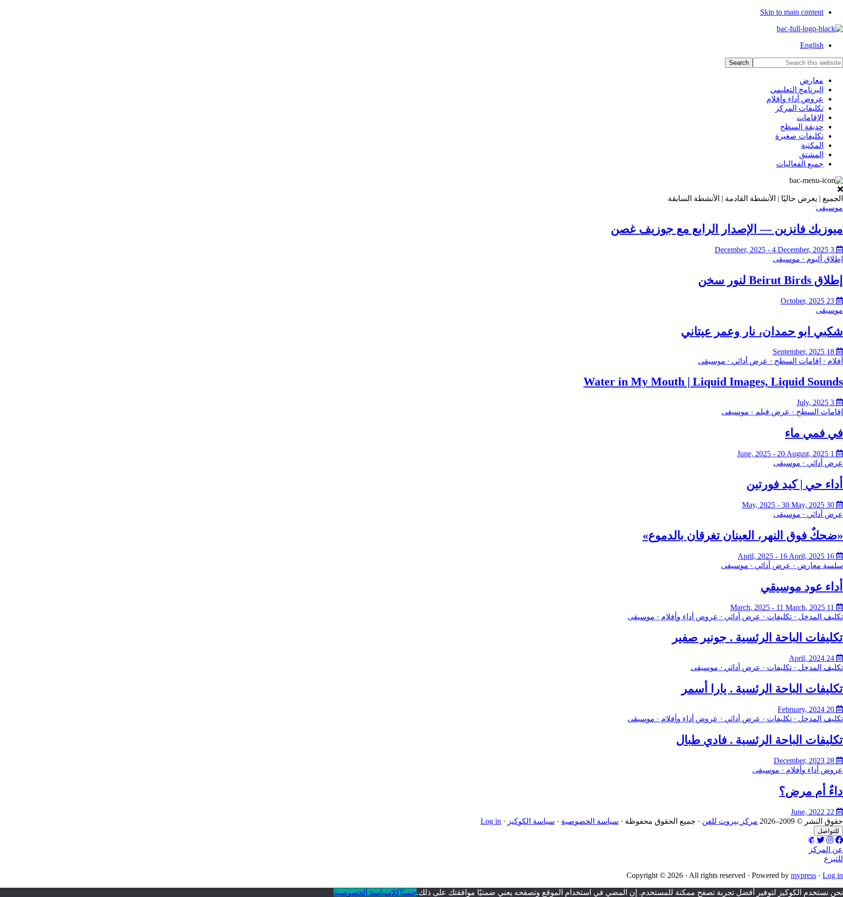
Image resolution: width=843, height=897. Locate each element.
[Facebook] (839, 840)
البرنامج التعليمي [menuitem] (796, 89)
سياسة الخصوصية (590, 821)
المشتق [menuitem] (811, 154)
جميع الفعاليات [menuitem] (799, 164)
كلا (395, 892)
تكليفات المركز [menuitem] (799, 108)
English (811, 45)
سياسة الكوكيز (531, 821)
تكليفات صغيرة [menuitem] (799, 136)
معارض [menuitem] (811, 80)
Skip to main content (791, 12)
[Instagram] (829, 840)
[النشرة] (811, 840)
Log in (491, 821)
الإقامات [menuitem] (810, 117)
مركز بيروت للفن (730, 821)
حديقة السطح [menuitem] (801, 126)
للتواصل (828, 831)
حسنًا (408, 892)
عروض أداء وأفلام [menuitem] (794, 99)
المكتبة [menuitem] (812, 145)
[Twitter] (820, 840)
